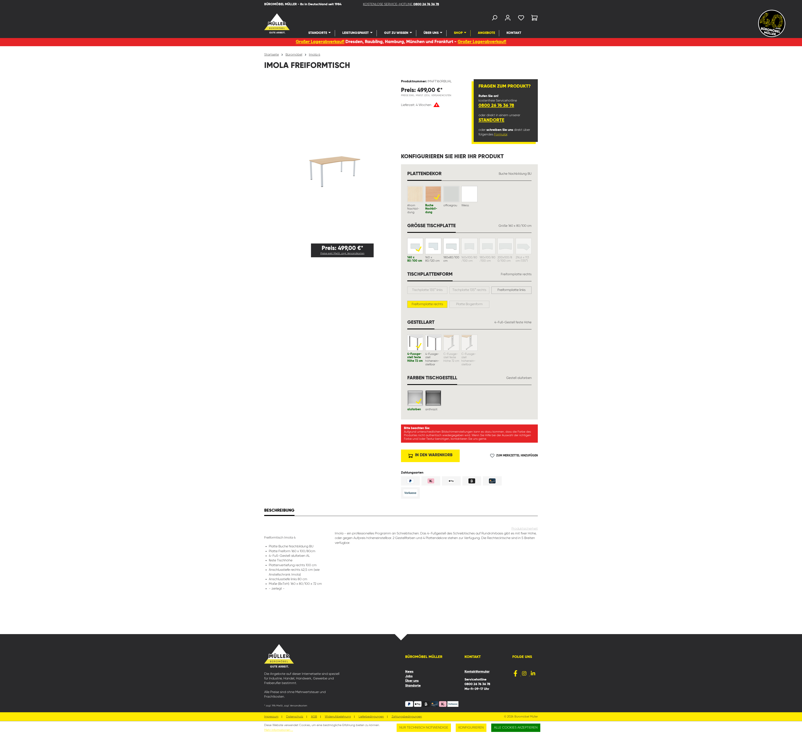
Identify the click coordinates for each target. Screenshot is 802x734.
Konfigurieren (471, 727)
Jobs (408, 676)
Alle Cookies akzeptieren (516, 727)
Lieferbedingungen (371, 717)
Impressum (271, 717)
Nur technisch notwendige (423, 727)
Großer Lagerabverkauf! (320, 42)
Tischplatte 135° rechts (469, 290)
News (409, 671)
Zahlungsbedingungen (407, 717)
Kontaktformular (477, 671)
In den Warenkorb (433, 455)
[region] (332, 159)
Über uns (412, 681)
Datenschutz (294, 717)
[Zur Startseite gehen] (271, 23)
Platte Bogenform (469, 304)
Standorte (491, 120)
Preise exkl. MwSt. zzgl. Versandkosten (342, 253)
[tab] (279, 511)
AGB (314, 717)
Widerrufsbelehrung (338, 717)
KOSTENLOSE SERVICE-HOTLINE (401, 4)
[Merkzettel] (521, 18)
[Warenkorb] (533, 18)
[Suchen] (494, 18)
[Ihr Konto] (508, 18)
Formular (500, 134)
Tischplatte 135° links (427, 290)
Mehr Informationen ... (278, 730)
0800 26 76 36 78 (496, 105)
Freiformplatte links (511, 290)
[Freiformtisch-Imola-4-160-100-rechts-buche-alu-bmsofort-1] (333, 159)
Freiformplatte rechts (427, 304)
